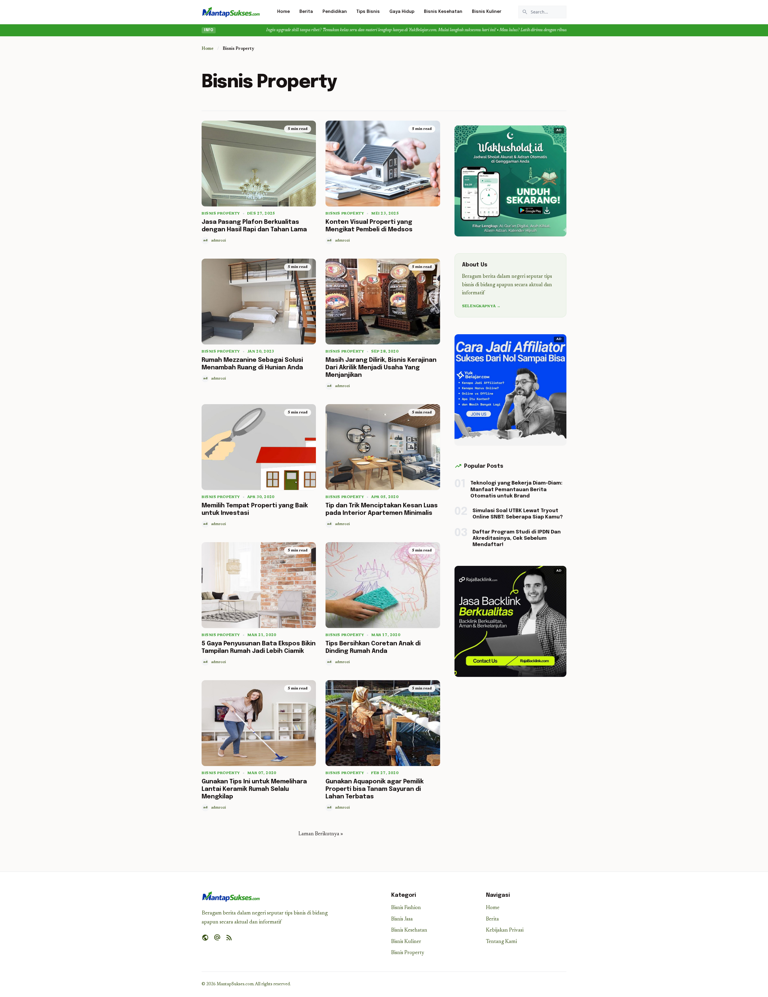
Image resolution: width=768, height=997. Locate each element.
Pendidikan (334, 12)
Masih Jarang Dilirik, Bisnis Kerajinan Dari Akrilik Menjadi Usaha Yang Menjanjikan (381, 367)
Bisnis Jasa (402, 919)
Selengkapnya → (481, 306)
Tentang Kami (501, 941)
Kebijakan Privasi (505, 930)
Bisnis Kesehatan (443, 12)
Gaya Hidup (401, 12)
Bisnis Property (221, 213)
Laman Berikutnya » (320, 834)
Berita (306, 12)
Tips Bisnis (368, 12)
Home (283, 12)
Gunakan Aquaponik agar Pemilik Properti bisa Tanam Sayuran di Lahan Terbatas (375, 789)
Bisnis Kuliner (486, 12)
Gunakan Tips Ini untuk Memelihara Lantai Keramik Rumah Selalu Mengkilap (254, 789)
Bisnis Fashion (406, 908)
